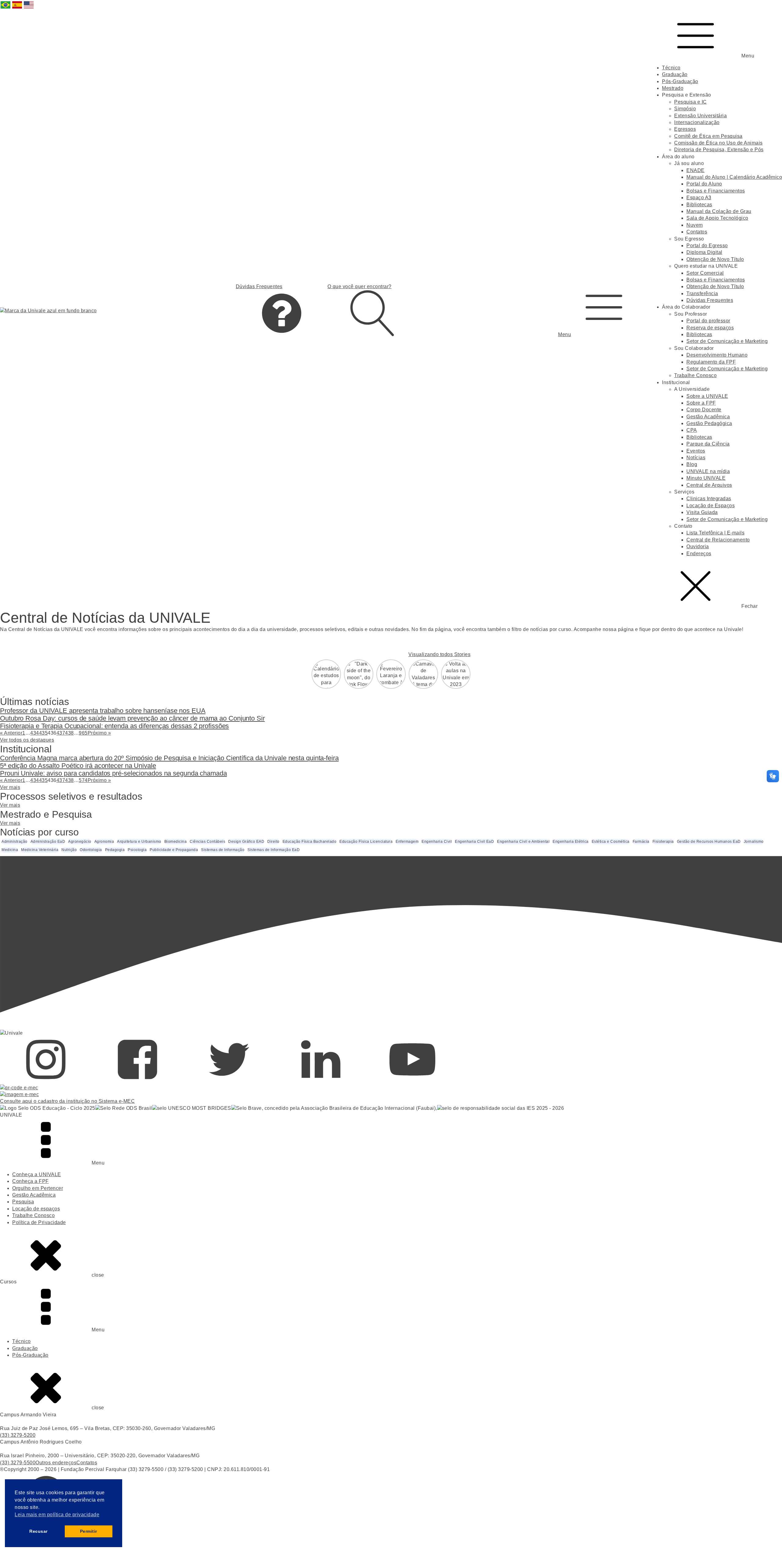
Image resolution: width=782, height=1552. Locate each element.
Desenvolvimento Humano (716, 355)
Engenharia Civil (437, 841)
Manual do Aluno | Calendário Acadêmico (734, 177)
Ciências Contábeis (207, 841)
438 (69, 733)
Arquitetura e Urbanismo (139, 841)
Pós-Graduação (680, 81)
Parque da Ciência (708, 443)
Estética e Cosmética (611, 841)
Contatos (696, 231)
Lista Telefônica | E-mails (715, 532)
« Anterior (11, 733)
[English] (29, 8)
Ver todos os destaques (27, 740)
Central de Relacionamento (718, 539)
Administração (14, 841)
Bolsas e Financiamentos (715, 190)
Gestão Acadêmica (708, 416)
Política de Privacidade (39, 1222)
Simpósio (685, 108)
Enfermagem (407, 841)
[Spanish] (17, 8)
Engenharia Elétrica (571, 841)
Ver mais (10, 787)
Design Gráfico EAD (246, 841)
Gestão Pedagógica (709, 423)
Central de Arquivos (709, 485)
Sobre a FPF (701, 402)
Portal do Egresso (707, 245)
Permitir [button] (88, 1531)
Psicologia (137, 850)
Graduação (675, 74)
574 (83, 780)
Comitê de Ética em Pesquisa (708, 136)
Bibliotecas (699, 204)
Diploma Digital (704, 252)
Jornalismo (754, 841)
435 (43, 733)
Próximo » (99, 733)
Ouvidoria (697, 546)
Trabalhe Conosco (695, 375)
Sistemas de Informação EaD (273, 850)
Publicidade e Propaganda (174, 850)
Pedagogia (115, 850)
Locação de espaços (36, 1208)
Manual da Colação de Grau (718, 211)
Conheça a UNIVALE (36, 1174)
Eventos (695, 450)
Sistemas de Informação (222, 850)
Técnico (671, 67)
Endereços (698, 553)
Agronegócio (79, 841)
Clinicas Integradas (708, 498)
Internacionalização (697, 122)
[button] (604, 310)
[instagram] (46, 1080)
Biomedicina (175, 841)
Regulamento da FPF (711, 362)
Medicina (10, 850)
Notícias (695, 457)
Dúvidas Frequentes (709, 300)
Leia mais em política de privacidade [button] (57, 1514)
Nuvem (694, 225)
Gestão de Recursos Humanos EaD (709, 841)
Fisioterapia (663, 841)
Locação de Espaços (710, 505)
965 (83, 733)
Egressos (685, 129)
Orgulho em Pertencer (37, 1188)
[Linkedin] (321, 1080)
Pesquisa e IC (690, 102)
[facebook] (137, 1080)
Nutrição (69, 850)
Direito (273, 841)
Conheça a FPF (30, 1181)
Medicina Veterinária (39, 850)
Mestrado (672, 88)
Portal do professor (708, 320)
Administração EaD (48, 841)
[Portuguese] (6, 8)
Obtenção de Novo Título (715, 259)
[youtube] (412, 1080)
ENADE (695, 170)
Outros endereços (55, 1462)
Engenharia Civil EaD (474, 841)
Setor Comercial (705, 273)
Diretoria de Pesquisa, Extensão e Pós (719, 149)
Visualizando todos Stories (439, 654)
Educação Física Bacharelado (310, 841)
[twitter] (229, 1080)
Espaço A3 (698, 197)
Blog (691, 464)
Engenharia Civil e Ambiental (523, 841)
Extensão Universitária (700, 115)
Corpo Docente (704, 409)
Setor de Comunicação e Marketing (727, 341)
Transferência (702, 293)
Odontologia (91, 850)
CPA (691, 430)
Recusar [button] (38, 1531)
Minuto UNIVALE (705, 478)
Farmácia (641, 841)
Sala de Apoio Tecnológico (717, 218)
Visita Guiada (702, 512)
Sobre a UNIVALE (707, 396)
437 (61, 733)
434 (34, 733)
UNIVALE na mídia (708, 471)
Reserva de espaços (710, 327)
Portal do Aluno (704, 183)
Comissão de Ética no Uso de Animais (718, 142)
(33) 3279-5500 (17, 1462)
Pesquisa (23, 1201)
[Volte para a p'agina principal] (48, 310)
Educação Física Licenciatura (366, 841)
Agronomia (104, 841)
